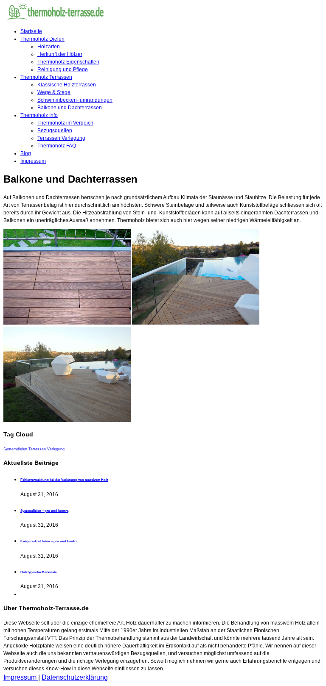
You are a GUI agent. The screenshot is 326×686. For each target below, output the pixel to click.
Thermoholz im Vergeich (65, 123)
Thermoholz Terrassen (46, 77)
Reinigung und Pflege (62, 69)
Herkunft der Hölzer (59, 54)
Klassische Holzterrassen (66, 85)
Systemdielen (15, 449)
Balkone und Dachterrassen (69, 108)
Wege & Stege (53, 92)
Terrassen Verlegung (61, 138)
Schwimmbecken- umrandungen (74, 100)
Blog (25, 153)
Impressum (33, 161)
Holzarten (48, 47)
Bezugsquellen (54, 130)
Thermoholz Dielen (42, 39)
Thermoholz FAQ (56, 146)
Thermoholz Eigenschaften (68, 62)
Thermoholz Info (39, 115)
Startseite (31, 31)
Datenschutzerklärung (75, 677)
